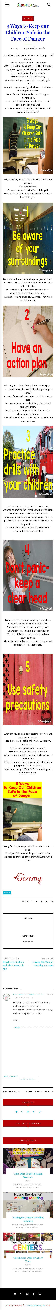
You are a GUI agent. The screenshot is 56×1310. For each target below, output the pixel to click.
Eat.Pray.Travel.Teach (28, 994)
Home (29, 1092)
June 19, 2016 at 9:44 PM (23, 998)
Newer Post (43, 1092)
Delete (42, 994)
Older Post (13, 1092)
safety (28, 18)
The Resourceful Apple (35, 1305)
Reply (50, 994)
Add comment (11, 1076)
